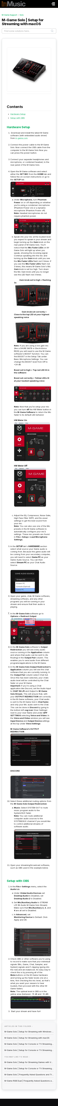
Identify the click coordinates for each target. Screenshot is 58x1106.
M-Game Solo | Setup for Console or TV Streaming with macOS (29, 1044)
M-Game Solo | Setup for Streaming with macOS (26, 1038)
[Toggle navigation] (53, 4)
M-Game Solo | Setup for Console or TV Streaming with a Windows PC (29, 1050)
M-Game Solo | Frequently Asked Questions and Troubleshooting (29, 1074)
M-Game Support (9, 15)
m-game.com (21, 138)
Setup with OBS (17, 118)
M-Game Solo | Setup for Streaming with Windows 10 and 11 (29, 1031)
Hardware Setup (18, 114)
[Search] (52, 31)
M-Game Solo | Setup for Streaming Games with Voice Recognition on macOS (29, 1062)
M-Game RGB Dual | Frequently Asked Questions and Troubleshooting (29, 1081)
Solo (22, 15)
